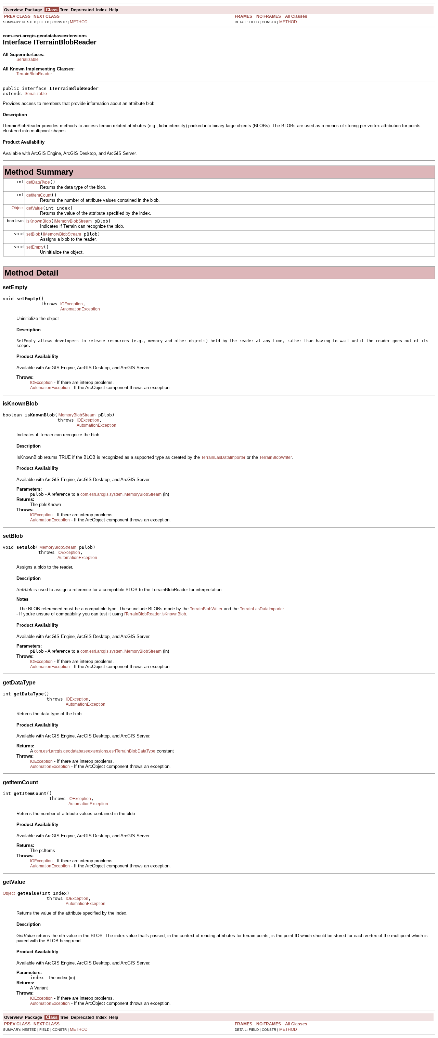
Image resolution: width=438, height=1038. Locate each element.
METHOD (79, 21)
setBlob (33, 234)
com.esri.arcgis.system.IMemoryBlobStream (121, 494)
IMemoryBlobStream (73, 221)
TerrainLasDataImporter (223, 457)
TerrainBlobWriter (275, 457)
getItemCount (38, 195)
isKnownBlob (38, 221)
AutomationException (80, 309)
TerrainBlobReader (34, 73)
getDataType (38, 182)
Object (18, 207)
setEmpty (34, 247)
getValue (34, 208)
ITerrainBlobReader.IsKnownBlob (155, 614)
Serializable (27, 59)
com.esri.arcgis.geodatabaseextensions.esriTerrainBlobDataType (94, 751)
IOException (71, 304)
